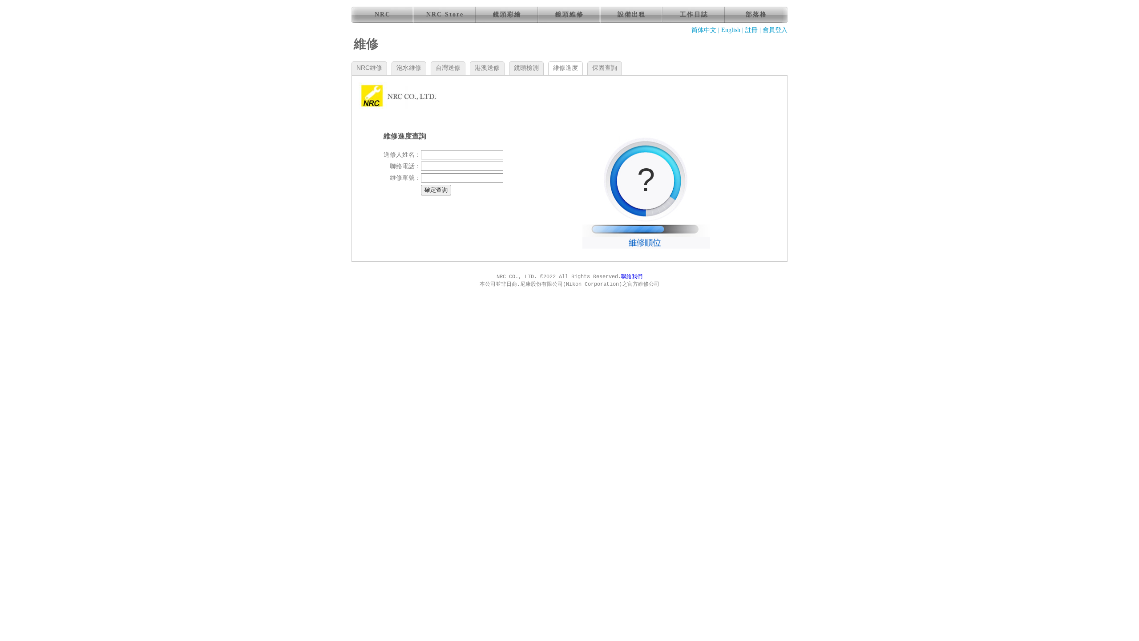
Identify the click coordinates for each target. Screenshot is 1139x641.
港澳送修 (487, 67)
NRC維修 (369, 67)
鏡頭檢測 (526, 67)
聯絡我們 (631, 277)
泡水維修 (408, 67)
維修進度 (565, 67)
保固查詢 (604, 67)
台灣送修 (448, 67)
